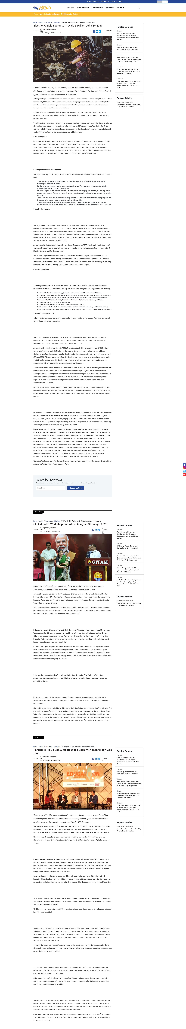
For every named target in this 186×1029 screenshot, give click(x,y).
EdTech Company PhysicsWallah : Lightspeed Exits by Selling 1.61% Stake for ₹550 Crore (128, 71)
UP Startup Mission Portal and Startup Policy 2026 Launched (127, 48)
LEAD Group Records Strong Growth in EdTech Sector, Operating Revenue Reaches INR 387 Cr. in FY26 (129, 84)
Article (41, 22)
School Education (83, 7)
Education (49, 22)
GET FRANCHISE (105, 1)
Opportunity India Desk (49, 29)
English (159, 1)
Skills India (70, 7)
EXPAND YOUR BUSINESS (93, 1)
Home (35, 22)
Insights (120, 8)
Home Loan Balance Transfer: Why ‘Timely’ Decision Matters (129, 106)
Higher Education (97, 7)
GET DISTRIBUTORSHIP (117, 1)
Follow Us (109, 30)
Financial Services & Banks (125, 102)
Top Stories (110, 7)
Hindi (165, 1)
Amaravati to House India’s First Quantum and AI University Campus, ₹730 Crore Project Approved (129, 59)
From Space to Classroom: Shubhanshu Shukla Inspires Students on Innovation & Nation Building (128, 37)
